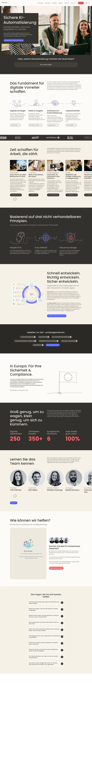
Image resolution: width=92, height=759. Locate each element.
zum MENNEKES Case (72, 196)
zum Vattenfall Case (53, 196)
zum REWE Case (33, 196)
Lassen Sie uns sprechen (56, 569)
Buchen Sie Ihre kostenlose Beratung (14, 40)
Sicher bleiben (70, 126)
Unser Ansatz (14, 126)
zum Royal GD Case (16, 196)
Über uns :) (13, 504)
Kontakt (81, 3)
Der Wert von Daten (34, 126)
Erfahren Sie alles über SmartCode (56, 317)
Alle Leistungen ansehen (53, 346)
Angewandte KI (52, 126)
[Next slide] (14, 200)
